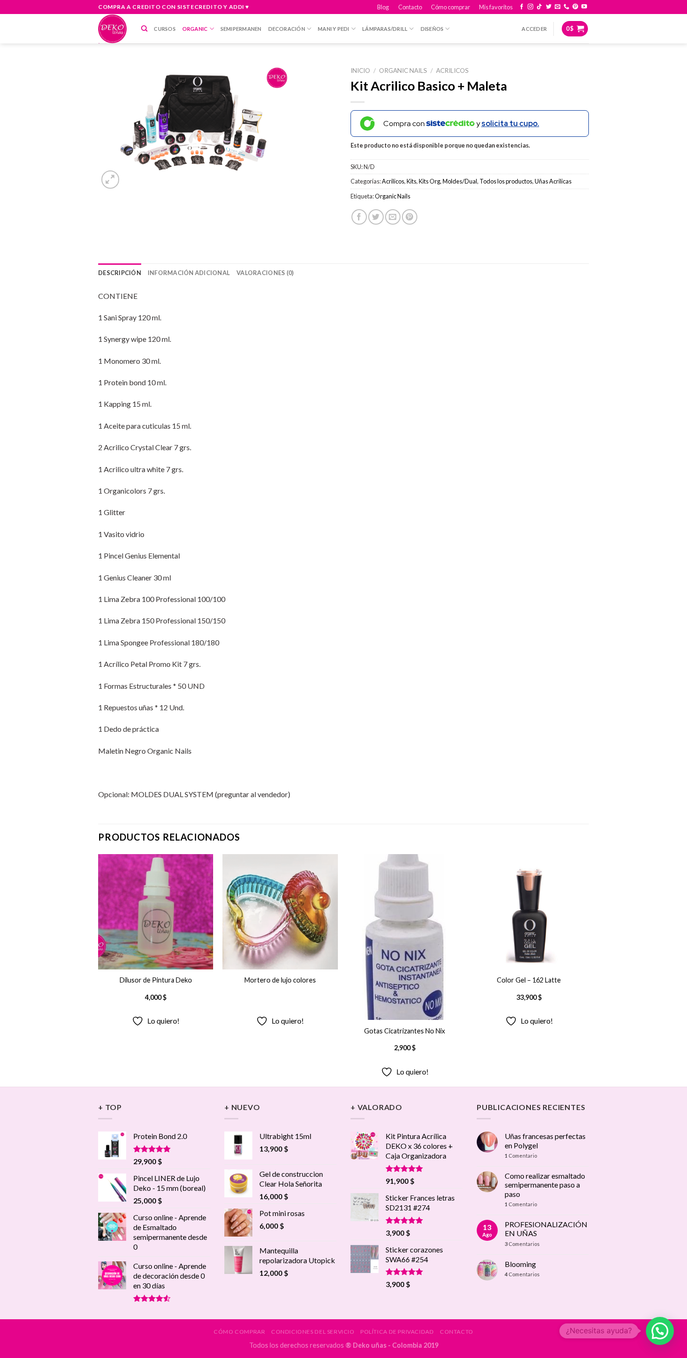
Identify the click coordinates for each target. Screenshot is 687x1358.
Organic (195, 29)
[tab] (119, 272)
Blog (383, 7)
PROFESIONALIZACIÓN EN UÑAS (546, 1229)
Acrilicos (452, 70)
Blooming (520, 1263)
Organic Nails (403, 70)
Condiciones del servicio (313, 1331)
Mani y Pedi (333, 29)
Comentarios (522, 1244)
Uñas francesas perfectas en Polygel (545, 1140)
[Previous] (99, 969)
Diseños (432, 29)
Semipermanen (241, 29)
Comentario (521, 1156)
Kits (411, 181)
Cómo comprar (450, 7)
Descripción (119, 272)
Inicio (360, 70)
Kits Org (429, 181)
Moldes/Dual (460, 181)
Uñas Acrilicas (553, 181)
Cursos (164, 29)
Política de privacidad (397, 1331)
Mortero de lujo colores (280, 980)
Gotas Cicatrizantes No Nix (404, 1031)
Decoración (286, 29)
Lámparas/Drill (385, 29)
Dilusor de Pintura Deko (156, 980)
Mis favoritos (496, 7)
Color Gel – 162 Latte (529, 980)
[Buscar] (144, 28)
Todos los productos (505, 181)
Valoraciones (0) (264, 272)
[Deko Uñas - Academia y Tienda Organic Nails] (112, 28)
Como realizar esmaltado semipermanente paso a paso (545, 1184)
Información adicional (189, 272)
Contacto (410, 7)
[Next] (586, 969)
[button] (660, 1331)
